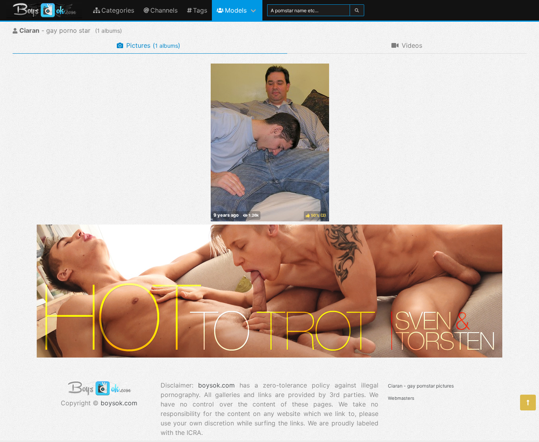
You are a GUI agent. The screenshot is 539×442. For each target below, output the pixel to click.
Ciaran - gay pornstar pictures (421, 386)
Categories (117, 10)
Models (236, 10)
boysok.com (119, 403)
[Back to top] (528, 402)
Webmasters (401, 398)
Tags (200, 10)
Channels (164, 10)
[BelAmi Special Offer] (269, 355)
